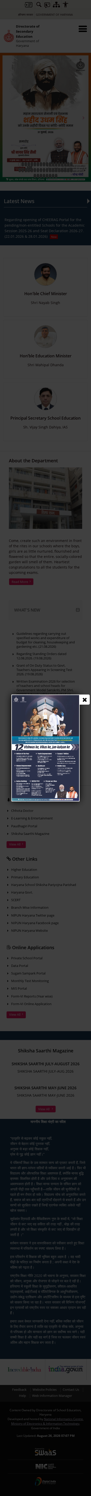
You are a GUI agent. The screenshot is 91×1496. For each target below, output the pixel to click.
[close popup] (85, 700)
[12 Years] (45, 697)
